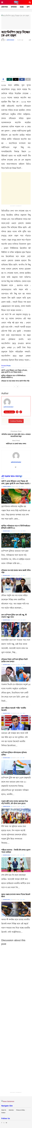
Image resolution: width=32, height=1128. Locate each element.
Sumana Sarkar (7, 486)
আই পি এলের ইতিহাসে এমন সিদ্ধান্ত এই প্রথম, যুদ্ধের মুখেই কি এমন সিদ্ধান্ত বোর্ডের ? (14, 371)
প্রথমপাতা (4, 7)
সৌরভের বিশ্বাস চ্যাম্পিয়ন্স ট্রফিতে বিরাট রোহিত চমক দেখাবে (14, 660)
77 (24, 757)
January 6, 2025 (15, 713)
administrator (10, 40)
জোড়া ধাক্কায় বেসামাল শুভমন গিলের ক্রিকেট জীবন (15, 895)
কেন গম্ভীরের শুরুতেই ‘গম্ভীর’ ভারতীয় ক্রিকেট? (13, 709)
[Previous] (14, 386)
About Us (3, 1110)
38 (24, 855)
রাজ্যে (22, 7)
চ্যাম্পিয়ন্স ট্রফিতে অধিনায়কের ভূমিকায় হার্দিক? (14, 753)
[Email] (17, 412)
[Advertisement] (16, 59)
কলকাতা (14, 7)
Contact (3, 1112)
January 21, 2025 (15, 620)
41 (25, 664)
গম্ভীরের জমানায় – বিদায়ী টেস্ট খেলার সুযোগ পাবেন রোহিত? (15, 851)
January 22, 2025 (15, 531)
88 (25, 531)
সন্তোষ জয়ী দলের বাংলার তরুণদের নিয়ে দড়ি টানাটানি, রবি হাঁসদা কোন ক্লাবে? (14, 802)
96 (23, 486)
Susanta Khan (6, 531)
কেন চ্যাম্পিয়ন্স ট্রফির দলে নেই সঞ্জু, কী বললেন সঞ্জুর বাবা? (14, 616)
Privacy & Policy (20, 1110)
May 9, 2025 (15, 486)
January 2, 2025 (15, 899)
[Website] (20, 412)
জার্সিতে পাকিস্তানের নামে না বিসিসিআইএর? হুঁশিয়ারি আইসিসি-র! (13, 377)
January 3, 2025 (16, 806)
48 (24, 713)
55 (24, 899)
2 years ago (20, 40)
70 (25, 575)
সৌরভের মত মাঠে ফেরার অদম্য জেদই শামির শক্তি (15, 381)
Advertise (11, 1110)
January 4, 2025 (15, 757)
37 (24, 806)
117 (25, 620)
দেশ (28, 7)
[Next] (17, 386)
